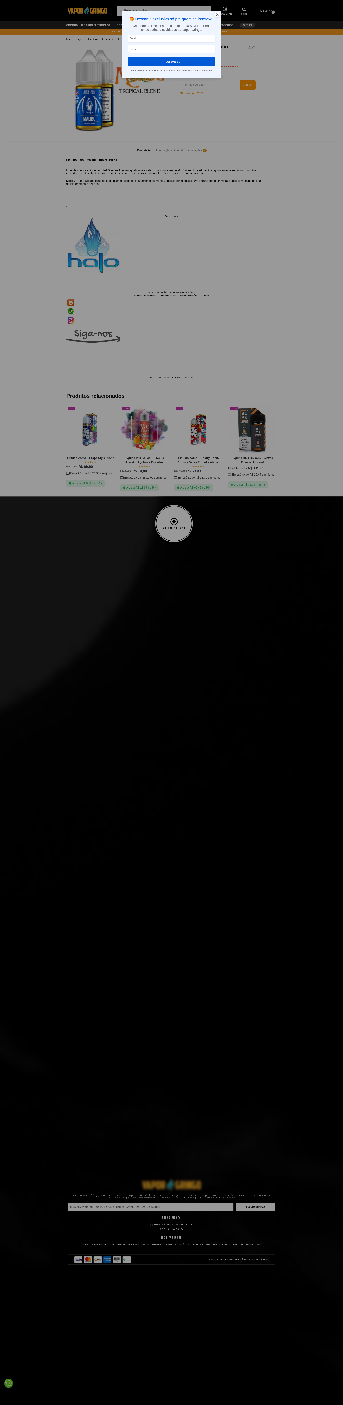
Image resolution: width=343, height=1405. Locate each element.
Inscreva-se (171, 61)
